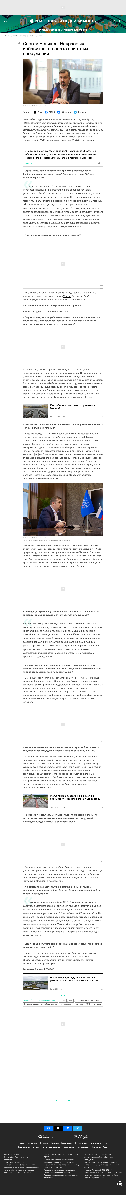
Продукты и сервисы (51, 1147)
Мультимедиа (95, 1143)
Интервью (43, 1143)
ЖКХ (70, 1000)
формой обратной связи (94, 1178)
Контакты (96, 1147)
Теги (105, 1143)
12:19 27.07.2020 (10, 36)
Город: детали (67, 1143)
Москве (67, 296)
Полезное (55, 1143)
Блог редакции (83, 1147)
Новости (22, 1143)
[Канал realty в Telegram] (77, 1128)
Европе (57, 126)
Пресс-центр (68, 1147)
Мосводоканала (32, 123)
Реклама (35, 1147)
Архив (105, 1147)
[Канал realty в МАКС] (48, 1128)
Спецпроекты (24, 1147)
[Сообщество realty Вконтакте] (67, 1128)
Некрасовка (91, 123)
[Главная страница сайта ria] (44, 21)
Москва (62, 1000)
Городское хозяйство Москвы (87, 1000)
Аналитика (32, 1143)
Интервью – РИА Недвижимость (88, 1004)
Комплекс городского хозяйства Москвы (40, 1004)
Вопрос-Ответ (81, 1143)
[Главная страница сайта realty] (63, 21)
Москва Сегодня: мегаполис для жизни (40, 1000)
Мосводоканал (67, 1004)
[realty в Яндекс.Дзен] (58, 1128)
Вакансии (8, 1160)
